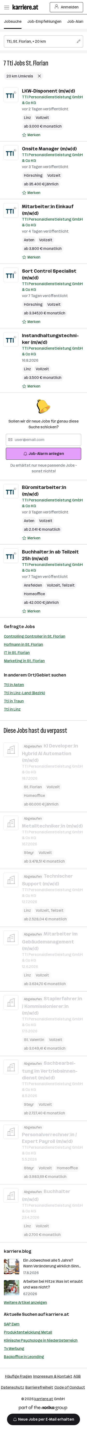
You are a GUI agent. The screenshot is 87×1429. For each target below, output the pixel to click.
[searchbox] (43, 41)
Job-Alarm (76, 21)
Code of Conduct (69, 1387)
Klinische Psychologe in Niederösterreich (41, 1340)
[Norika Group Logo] (43, 1408)
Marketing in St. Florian (24, 661)
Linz (27, 117)
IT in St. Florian (17, 652)
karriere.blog (17, 1251)
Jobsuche (13, 21)
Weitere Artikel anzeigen (25, 1302)
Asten (29, 240)
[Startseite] (26, 7)
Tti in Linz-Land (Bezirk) (24, 693)
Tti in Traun (14, 701)
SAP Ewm (12, 1324)
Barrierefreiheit (39, 1387)
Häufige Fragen (18, 1376)
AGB (77, 1376)
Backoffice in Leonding (24, 1356)
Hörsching (33, 175)
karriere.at (57, 1314)
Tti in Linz (12, 709)
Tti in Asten (14, 684)
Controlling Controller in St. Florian (34, 636)
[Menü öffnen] (6, 7)
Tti (10, 63)
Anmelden (70, 7)
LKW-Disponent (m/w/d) (48, 91)
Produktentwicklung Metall (28, 1332)
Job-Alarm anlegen (46, 453)
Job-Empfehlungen (44, 21)
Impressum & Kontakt (52, 1376)
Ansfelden (33, 585)
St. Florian (37, 63)
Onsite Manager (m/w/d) (49, 149)
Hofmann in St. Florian (23, 644)
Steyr (29, 852)
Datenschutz (12, 1387)
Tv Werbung (14, 1348)
